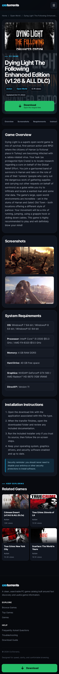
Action (9, 89)
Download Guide (10, 640)
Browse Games (9, 607)
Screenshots (23, 121)
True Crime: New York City (14, 547)
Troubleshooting (10, 635)
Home (4, 16)
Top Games (7, 612)
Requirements (39, 121)
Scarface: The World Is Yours (43, 547)
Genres (5, 617)
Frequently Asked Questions (15, 630)
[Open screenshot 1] (29, 260)
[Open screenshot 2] (29, 290)
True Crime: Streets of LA (43, 513)
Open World (15, 16)
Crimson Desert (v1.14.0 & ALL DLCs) (14, 513)
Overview (9, 121)
